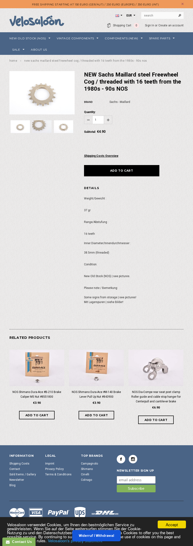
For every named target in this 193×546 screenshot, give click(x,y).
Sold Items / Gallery (22, 474)
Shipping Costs (19, 463)
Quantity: (90, 112)
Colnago (86, 479)
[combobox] (162, 15)
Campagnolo (89, 463)
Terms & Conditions (58, 474)
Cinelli (85, 474)
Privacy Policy (54, 469)
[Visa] (64, 513)
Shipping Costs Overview (101, 156)
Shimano (87, 469)
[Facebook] (121, 459)
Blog (12, 485)
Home (13, 60)
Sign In (149, 25)
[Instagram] (133, 459)
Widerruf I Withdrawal (96, 536)
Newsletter (16, 479)
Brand (88, 102)
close (182, 4)
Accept (172, 524)
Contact (14, 469)
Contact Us (21, 542)
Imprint (50, 463)
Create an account (171, 25)
